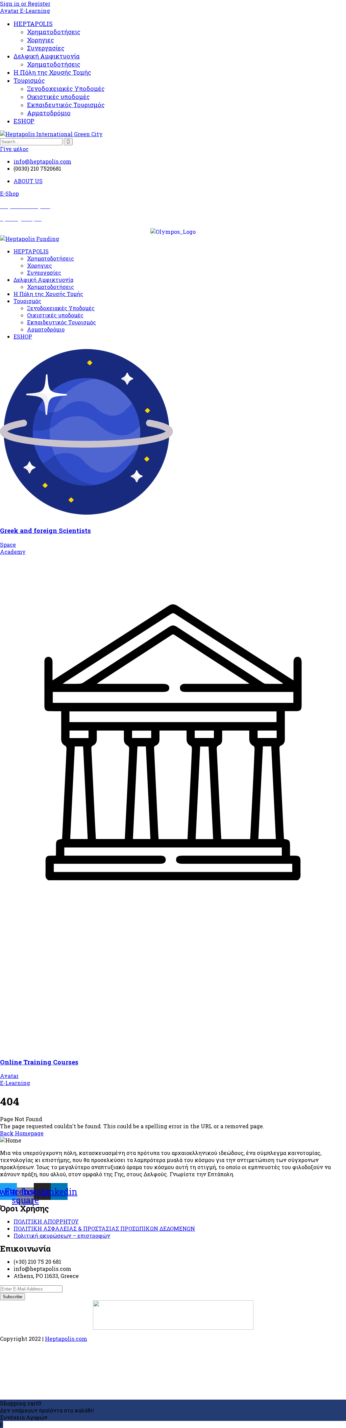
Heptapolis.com (66, 1338)
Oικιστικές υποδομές (58, 97)
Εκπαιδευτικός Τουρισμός (66, 105)
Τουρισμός (29, 80)
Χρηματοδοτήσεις (53, 32)
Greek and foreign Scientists (45, 530)
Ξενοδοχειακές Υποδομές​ (66, 88)
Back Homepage (22, 1133)
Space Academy (13, 548)
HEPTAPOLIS (33, 24)
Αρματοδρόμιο (49, 113)
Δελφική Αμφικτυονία (47, 56)
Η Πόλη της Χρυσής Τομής (52, 72)
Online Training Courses (39, 1062)
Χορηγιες (40, 40)
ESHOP (24, 121)
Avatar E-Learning (25, 10)
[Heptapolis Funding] (29, 238)
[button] (9, 193)
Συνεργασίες (46, 48)
